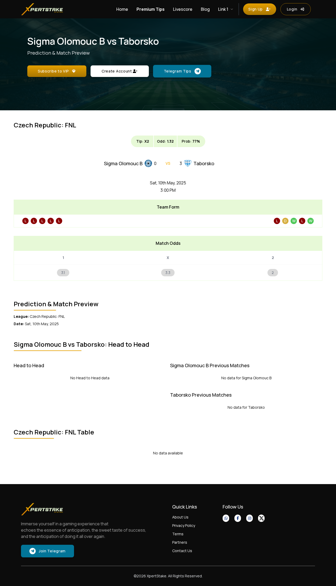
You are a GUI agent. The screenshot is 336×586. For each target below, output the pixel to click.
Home (122, 9)
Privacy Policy (183, 525)
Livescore (182, 9)
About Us (180, 517)
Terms (177, 533)
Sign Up (255, 9)
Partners (179, 542)
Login (292, 9)
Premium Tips (150, 9)
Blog (205, 9)
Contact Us (182, 550)
